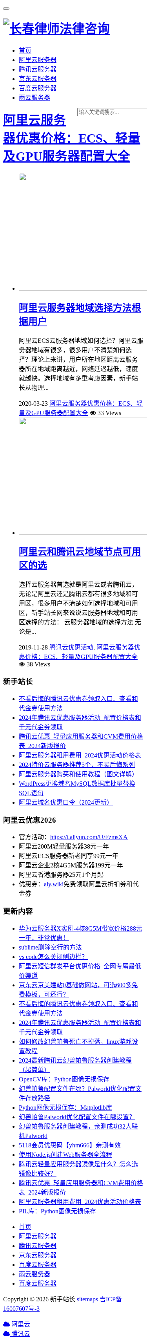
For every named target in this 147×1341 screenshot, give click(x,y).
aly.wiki (54, 884)
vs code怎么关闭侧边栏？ (53, 956)
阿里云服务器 (37, 60)
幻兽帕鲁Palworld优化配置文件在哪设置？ (77, 1117)
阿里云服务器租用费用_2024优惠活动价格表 (80, 755)
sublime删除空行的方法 (50, 947)
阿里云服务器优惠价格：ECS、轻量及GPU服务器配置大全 (71, 138)
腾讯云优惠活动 (71, 647)
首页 (25, 50)
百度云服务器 (37, 88)
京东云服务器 (37, 78)
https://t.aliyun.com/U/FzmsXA (89, 837)
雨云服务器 (34, 97)
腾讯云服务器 (37, 69)
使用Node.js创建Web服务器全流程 (65, 1154)
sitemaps (87, 1299)
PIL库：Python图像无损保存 (57, 1211)
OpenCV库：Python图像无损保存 (64, 1079)
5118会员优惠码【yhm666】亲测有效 (70, 1145)
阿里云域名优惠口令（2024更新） (66, 802)
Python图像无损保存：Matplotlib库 (65, 1107)
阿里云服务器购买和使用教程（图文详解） (78, 774)
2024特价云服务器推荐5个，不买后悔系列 (77, 764)
